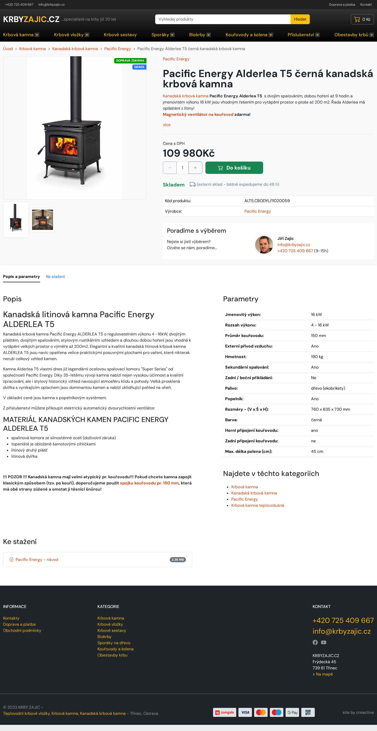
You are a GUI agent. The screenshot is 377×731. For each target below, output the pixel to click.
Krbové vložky (69, 35)
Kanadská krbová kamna (186, 96)
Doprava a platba (342, 4)
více (167, 124)
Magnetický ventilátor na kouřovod (198, 114)
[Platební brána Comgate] (264, 712)
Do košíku (238, 167)
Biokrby (197, 35)
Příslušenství (301, 35)
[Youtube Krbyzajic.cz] (323, 642)
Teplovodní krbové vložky (26, 713)
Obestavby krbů (351, 35)
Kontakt (366, 4)
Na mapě (324, 674)
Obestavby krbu (112, 655)
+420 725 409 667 (19, 4)
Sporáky (160, 35)
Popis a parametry (21, 276)
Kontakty (11, 618)
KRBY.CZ (31, 19)
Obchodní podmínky (22, 630)
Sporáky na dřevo (113, 642)
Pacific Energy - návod (100, 559)
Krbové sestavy (120, 35)
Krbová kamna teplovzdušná (257, 505)
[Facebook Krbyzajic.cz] (315, 642)
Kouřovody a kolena (246, 35)
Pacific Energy (176, 59)
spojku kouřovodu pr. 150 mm (149, 483)
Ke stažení (55, 276)
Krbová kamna (18, 35)
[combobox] (223, 19)
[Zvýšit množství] (195, 168)
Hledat (300, 19)
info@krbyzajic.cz (51, 4)
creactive (365, 712)
